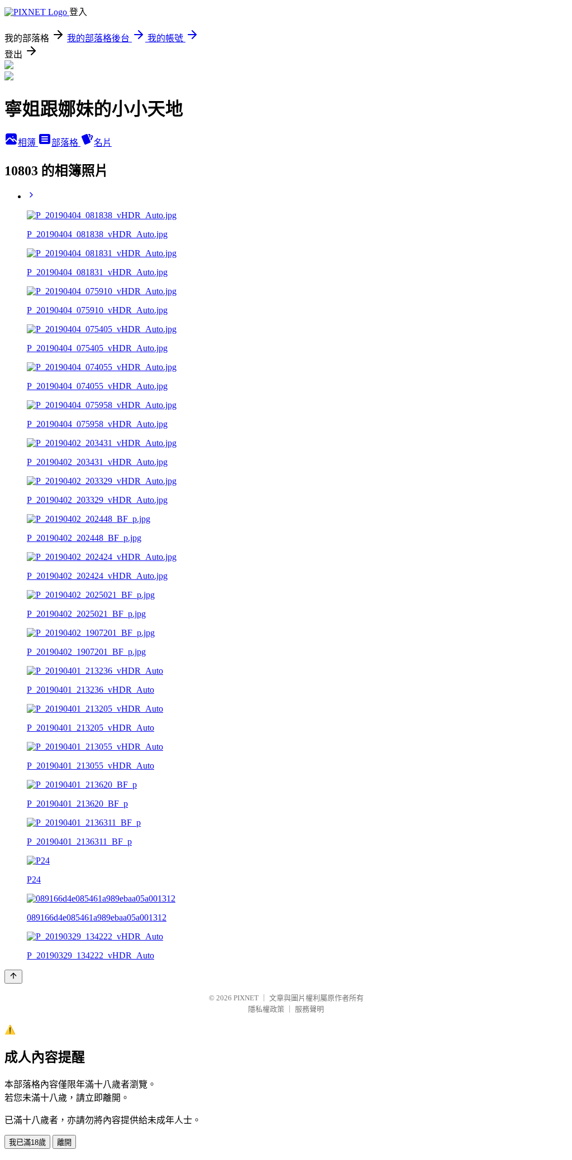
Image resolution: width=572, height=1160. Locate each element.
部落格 (65, 142)
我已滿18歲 (27, 1142)
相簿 (28, 142)
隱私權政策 (266, 1009)
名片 (103, 142)
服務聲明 (309, 1009)
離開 (64, 1142)
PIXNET (246, 998)
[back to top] (13, 977)
